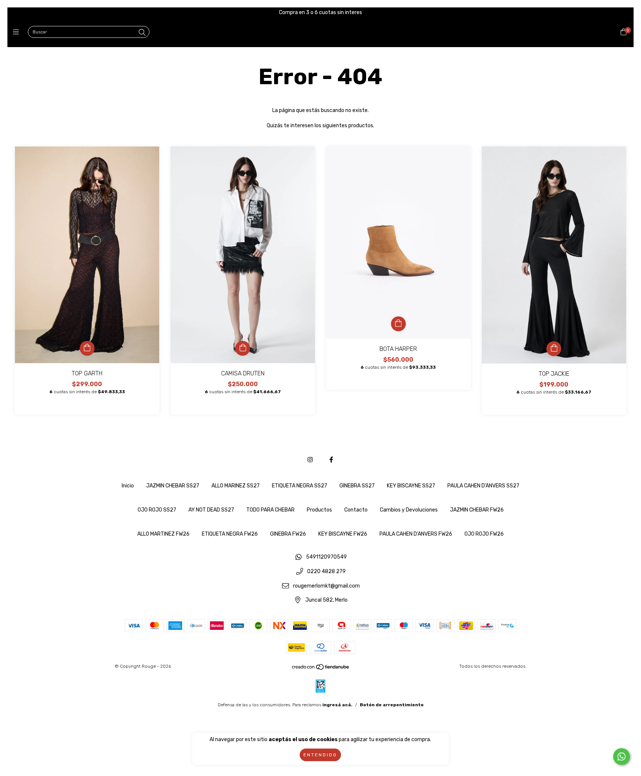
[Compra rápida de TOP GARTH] (87, 348)
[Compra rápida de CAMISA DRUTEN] (242, 348)
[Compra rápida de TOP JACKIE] (553, 348)
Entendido (320, 754)
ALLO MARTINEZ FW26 (163, 534)
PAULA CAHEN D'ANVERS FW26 (415, 534)
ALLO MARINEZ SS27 (235, 486)
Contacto (356, 510)
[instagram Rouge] (310, 459)
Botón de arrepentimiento (392, 704)
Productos (319, 510)
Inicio (128, 486)
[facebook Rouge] (331, 459)
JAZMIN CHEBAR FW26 (477, 510)
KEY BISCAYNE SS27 (411, 486)
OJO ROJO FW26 (484, 534)
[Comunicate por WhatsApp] (621, 756)
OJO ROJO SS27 (157, 510)
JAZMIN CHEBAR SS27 (172, 486)
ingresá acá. (337, 704)
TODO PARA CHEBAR (270, 510)
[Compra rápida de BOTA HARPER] (398, 323)
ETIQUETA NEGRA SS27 (299, 486)
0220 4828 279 (326, 572)
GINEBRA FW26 (288, 534)
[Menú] (17, 32)
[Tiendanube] (321, 668)
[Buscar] (142, 32)
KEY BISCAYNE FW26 (342, 534)
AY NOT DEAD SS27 (211, 510)
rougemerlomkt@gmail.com (326, 586)
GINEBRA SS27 (357, 486)
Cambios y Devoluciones (409, 510)
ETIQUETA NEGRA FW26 (230, 534)
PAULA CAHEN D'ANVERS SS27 (483, 486)
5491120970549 (326, 557)
